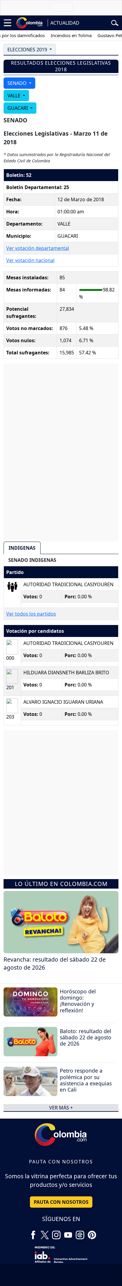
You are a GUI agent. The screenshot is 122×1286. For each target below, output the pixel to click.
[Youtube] (68, 1233)
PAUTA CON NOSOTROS (61, 1202)
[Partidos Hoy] (80, 1233)
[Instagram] (56, 1233)
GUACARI (18, 108)
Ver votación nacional (30, 260)
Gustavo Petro (106, 35)
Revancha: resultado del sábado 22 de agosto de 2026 (55, 963)
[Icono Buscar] (114, 22)
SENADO (17, 83)
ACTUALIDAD (64, 23)
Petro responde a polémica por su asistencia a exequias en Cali (86, 1080)
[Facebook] (33, 1233)
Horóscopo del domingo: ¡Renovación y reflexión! (78, 1001)
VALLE (14, 95)
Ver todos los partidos (31, 614)
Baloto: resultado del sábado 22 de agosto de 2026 (85, 1037)
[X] (45, 1233)
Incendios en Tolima (65, 35)
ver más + (61, 1107)
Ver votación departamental (37, 248)
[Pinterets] (91, 1233)
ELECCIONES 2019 (27, 49)
